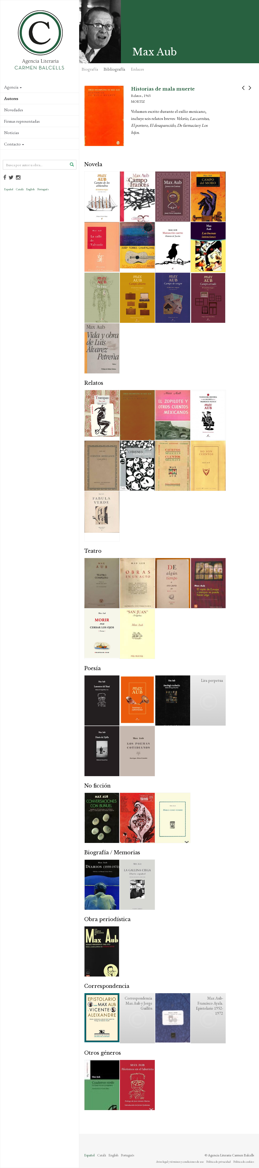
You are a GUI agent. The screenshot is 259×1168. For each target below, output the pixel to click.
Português (43, 189)
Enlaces (137, 69)
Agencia (11, 87)
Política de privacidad (218, 1162)
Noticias (11, 132)
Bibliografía (114, 69)
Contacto (12, 144)
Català (20, 189)
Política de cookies (243, 1162)
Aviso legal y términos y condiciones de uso (180, 1162)
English (30, 189)
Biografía (90, 69)
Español (8, 189)
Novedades (13, 110)
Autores (11, 98)
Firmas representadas (22, 121)
